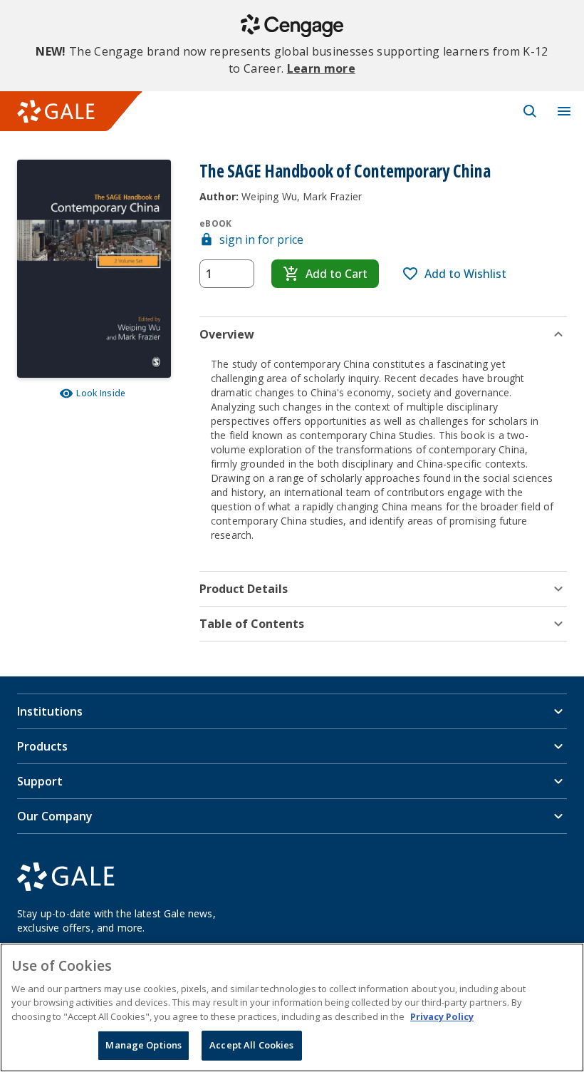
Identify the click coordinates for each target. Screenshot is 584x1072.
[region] (292, 1007)
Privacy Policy (442, 1016)
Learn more (321, 68)
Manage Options (143, 1044)
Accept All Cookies (251, 1044)
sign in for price (261, 239)
